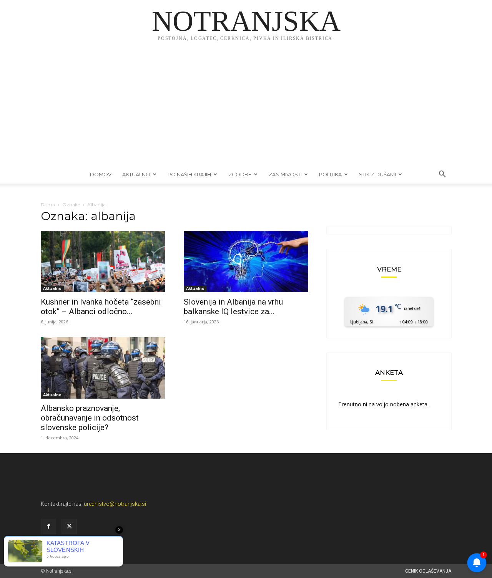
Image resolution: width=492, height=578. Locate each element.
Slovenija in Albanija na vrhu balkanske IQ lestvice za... (233, 306)
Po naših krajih (189, 174)
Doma (48, 204)
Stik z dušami (377, 174)
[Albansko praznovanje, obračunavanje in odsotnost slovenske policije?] (103, 368)
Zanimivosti (285, 174)
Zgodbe (239, 174)
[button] (442, 175)
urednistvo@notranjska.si (115, 504)
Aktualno (136, 174)
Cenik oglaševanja (428, 571)
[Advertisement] (246, 107)
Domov (100, 174)
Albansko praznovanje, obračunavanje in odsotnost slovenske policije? (90, 418)
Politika (330, 174)
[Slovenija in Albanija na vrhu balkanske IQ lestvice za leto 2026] (246, 261)
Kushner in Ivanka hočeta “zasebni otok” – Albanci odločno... (101, 306)
